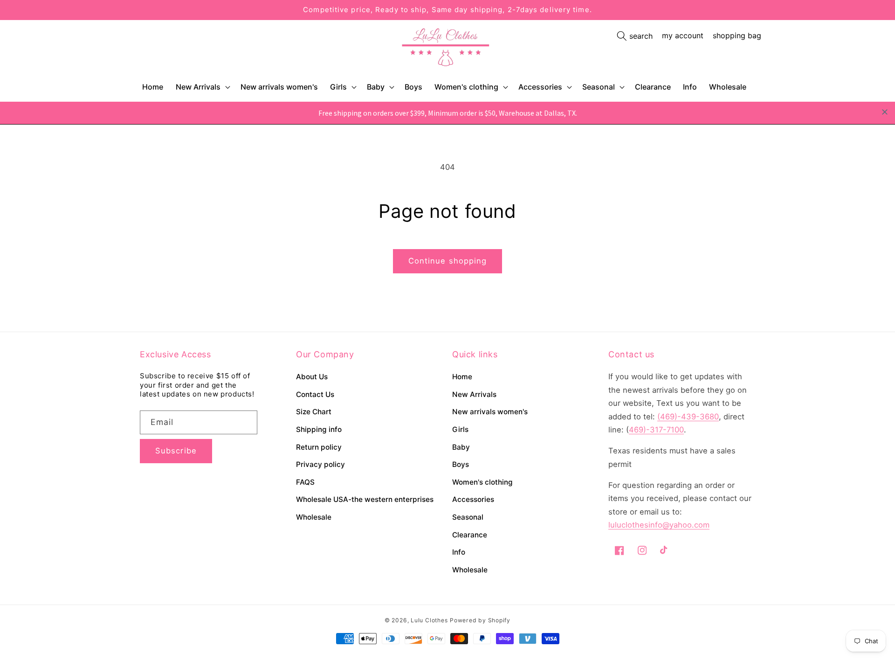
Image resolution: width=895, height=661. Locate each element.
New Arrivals (198, 86)
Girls (338, 86)
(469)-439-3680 (688, 416)
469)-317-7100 (656, 429)
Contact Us (315, 394)
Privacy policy (320, 464)
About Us (312, 376)
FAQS (305, 482)
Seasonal (598, 86)
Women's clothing (466, 86)
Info (458, 552)
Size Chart (313, 411)
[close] (884, 112)
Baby (376, 86)
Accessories (540, 86)
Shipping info (319, 429)
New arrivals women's (490, 411)
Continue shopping (447, 260)
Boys (460, 464)
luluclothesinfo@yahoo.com (658, 524)
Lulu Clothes (429, 620)
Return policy (319, 447)
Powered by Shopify (480, 620)
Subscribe (176, 450)
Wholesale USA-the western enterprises (365, 499)
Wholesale (313, 517)
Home (462, 376)
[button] (202, 87)
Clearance (469, 534)
